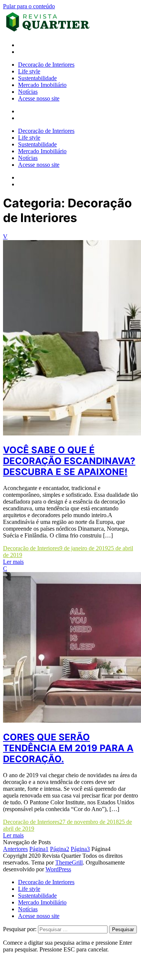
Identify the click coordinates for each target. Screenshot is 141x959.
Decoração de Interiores (46, 64)
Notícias (28, 91)
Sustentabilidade (37, 78)
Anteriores (15, 849)
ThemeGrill (69, 862)
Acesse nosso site (38, 98)
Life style (29, 71)
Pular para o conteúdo (29, 6)
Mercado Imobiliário (42, 85)
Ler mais (13, 562)
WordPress (58, 869)
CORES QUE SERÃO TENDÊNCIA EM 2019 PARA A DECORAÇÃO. (68, 748)
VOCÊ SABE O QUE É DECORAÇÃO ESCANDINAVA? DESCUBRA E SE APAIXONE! (69, 460)
